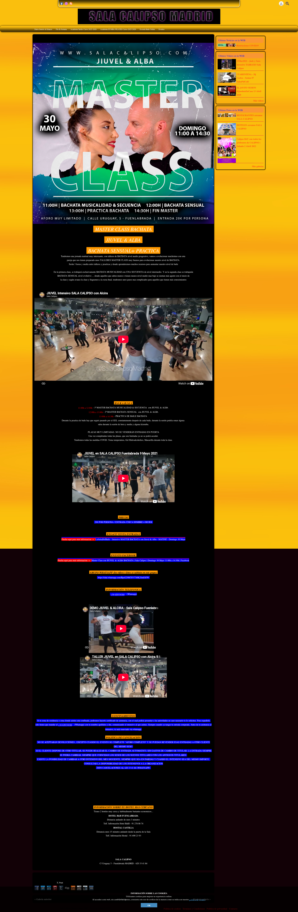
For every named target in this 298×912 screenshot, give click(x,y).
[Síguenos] (61, 3)
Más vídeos (258, 100)
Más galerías (258, 166)
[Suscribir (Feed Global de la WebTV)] (70, 3)
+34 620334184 (117, 594)
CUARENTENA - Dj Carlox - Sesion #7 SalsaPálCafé (246, 78)
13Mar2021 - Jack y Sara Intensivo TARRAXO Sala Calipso (249, 64)
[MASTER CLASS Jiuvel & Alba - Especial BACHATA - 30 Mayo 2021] (123, 132)
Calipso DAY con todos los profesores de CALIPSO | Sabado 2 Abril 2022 (249, 142)
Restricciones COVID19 (248, 45)
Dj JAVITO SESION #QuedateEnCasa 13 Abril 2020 (249, 91)
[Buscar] (287, 3)
